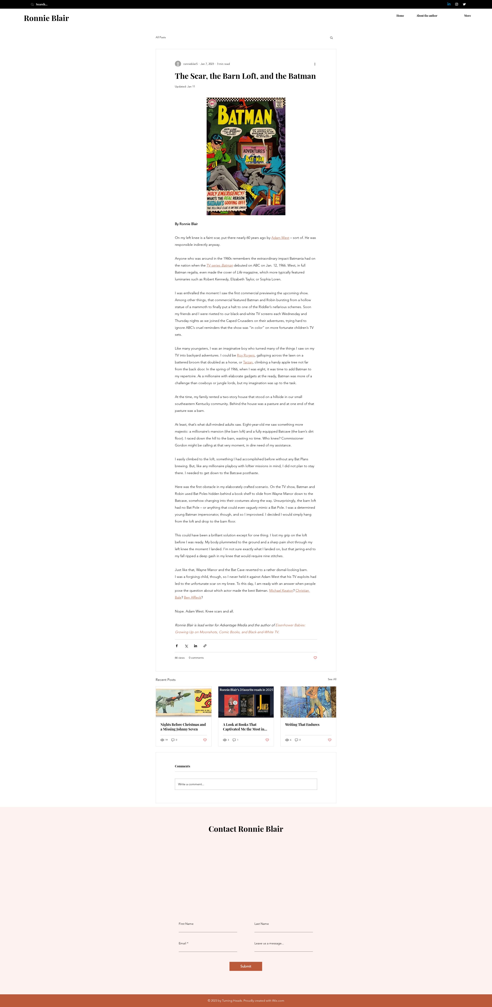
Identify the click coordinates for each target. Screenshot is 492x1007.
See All (332, 679)
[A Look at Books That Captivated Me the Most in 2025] (246, 702)
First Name (186, 923)
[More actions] (314, 63)
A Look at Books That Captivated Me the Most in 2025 (243, 726)
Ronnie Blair (46, 18)
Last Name (261, 923)
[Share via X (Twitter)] (186, 646)
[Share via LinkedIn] (195, 646)
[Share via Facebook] (177, 646)
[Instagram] (457, 4)
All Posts (161, 37)
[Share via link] (205, 646)
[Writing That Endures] (308, 702)
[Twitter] (464, 4)
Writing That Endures (302, 724)
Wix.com (278, 1000)
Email (182, 943)
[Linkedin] (449, 4)
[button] (331, 37)
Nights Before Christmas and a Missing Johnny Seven (183, 726)
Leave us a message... (269, 943)
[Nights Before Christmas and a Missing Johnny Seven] (183, 702)
